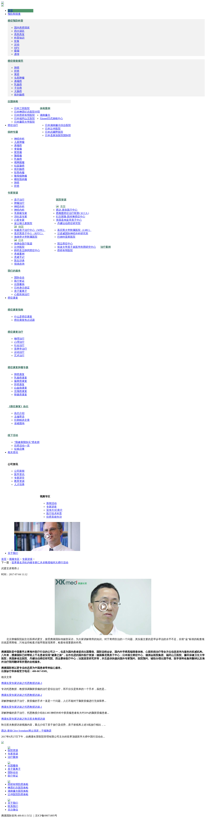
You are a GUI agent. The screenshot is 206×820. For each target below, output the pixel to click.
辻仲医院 (19, 247)
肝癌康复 (19, 384)
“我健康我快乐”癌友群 (27, 442)
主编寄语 (19, 416)
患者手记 (19, 257)
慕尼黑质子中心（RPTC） (29, 233)
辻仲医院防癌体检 (18, 794)
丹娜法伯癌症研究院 (68, 223)
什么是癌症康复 (23, 316)
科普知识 (19, 37)
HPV (16, 47)
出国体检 (13, 101)
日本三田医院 (22, 108)
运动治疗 (19, 352)
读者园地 (19, 423)
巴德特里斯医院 (66, 236)
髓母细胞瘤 (20, 175)
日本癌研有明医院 (24, 115)
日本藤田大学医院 (24, 121)
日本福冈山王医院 (24, 118)
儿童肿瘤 (19, 142)
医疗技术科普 (54, 513)
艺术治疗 (19, 355)
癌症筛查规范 (15, 61)
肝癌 (16, 71)
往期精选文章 (22, 420)
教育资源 (19, 481)
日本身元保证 (22, 287)
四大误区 (19, 31)
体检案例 (45, 108)
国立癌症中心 (65, 243)
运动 (16, 44)
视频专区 (14, 559)
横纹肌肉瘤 (20, 179)
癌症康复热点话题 (24, 320)
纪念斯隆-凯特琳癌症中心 (70, 216)
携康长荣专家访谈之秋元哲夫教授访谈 (23, 718)
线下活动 (13, 435)
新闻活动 (51, 503)
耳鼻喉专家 (20, 213)
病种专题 (13, 132)
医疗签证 (19, 280)
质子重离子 (20, 291)
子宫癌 (18, 88)
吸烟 (16, 50)
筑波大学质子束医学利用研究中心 (76, 247)
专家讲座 (51, 506)
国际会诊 (19, 277)
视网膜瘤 (19, 162)
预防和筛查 (14, 14)
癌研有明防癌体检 (18, 784)
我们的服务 (14, 270)
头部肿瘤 (19, 77)
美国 (62, 206)
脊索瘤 (18, 148)
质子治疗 (19, 199)
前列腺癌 (19, 94)
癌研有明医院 (65, 250)
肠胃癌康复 (20, 381)
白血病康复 (20, 387)
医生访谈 (19, 260)
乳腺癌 (18, 84)
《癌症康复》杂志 (18, 406)
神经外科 (19, 138)
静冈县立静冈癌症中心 (27, 250)
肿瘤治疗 (19, 203)
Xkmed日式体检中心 (51, 118)
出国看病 (19, 284)
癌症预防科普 (15, 20)
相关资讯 (13, 452)
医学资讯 (19, 474)
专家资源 (13, 192)
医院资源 (61, 199)
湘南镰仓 (45, 115)
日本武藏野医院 (54, 132)
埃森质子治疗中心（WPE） (29, 230)
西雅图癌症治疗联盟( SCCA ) (72, 213)
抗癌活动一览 (22, 445)
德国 (20, 226)
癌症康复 (13, 297)
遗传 (16, 54)
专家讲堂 (19, 477)
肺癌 (16, 67)
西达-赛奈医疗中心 (66, 209)
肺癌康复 (19, 374)
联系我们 (13, 806)
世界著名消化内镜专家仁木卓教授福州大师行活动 (40, 562)
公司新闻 (19, 471)
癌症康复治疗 (15, 331)
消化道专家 (20, 216)
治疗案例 (105, 247)
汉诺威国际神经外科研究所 (72, 233)
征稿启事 (19, 449)
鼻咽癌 (18, 81)
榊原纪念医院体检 (18, 787)
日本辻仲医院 (53, 128)
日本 (20, 240)
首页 (10, 10)
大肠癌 (18, 91)
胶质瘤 (18, 152)
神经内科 (19, 209)
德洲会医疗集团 (23, 243)
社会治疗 (19, 345)
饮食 (16, 41)
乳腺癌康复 (20, 377)
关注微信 (13, 809)
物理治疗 (19, 338)
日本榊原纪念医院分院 (27, 111)
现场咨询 (19, 263)
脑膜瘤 (18, 155)
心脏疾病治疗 (22, 294)
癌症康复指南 (15, 309)
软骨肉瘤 (19, 172)
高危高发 (19, 34)
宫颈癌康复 (20, 391)
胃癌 (16, 74)
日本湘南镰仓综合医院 (58, 125)
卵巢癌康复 (20, 394)
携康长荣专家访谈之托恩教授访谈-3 (21, 683)
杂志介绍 (19, 413)
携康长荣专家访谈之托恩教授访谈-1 (21, 706)
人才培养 (19, 484)
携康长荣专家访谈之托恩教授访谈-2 (21, 695)
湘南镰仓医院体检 (18, 791)
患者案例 (19, 253)
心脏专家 (19, 220)
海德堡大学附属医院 (25, 236)
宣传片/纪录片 (54, 510)
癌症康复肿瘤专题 (18, 367)
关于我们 (13, 553)
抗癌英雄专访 (54, 516)
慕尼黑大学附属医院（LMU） (74, 230)
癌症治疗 (13, 125)
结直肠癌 (19, 165)
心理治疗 (19, 342)
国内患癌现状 (22, 27)
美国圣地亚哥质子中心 (69, 220)
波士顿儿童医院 (23, 223)
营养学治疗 (20, 348)
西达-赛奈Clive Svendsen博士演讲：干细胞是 (26, 730)
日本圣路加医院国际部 (58, 135)
